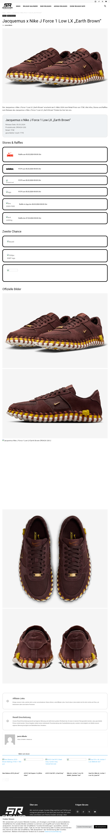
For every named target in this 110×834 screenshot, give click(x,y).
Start (3, 13)
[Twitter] (102, 1)
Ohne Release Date (77, 6)
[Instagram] (95, 1)
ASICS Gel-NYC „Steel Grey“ (54, 773)
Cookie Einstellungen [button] (84, 827)
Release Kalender (30, 6)
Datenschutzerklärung (53, 832)
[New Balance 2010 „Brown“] (11, 764)
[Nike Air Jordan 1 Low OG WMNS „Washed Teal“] (76, 764)
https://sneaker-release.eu (24, 739)
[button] (105, 6)
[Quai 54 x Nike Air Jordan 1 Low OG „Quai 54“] (98, 764)
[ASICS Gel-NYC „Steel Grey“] (55, 764)
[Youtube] (106, 1)
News (18, 6)
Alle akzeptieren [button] (100, 827)
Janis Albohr (8, 25)
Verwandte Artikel (10, 754)
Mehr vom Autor (24, 754)
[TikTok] (99, 1)
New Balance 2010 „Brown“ (10, 773)
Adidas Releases (60, 6)
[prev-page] (3, 779)
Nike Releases (45, 6)
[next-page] (7, 779)
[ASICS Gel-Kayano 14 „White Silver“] (33, 764)
